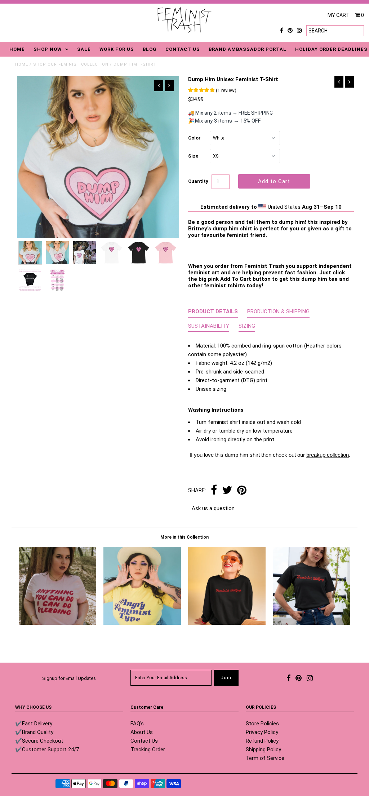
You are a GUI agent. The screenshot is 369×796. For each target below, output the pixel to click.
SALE (84, 49)
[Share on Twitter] (227, 491)
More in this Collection (184, 537)
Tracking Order (147, 749)
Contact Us (144, 741)
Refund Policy (262, 741)
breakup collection (327, 455)
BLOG (150, 49)
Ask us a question (213, 508)
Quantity (198, 181)
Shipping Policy (263, 749)
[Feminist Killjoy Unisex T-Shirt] (311, 623)
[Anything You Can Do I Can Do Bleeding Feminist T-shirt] (57, 623)
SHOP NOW (48, 49)
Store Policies (262, 723)
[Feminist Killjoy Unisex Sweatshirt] (227, 623)
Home (21, 64)
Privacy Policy (262, 732)
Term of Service (265, 758)
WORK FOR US (116, 49)
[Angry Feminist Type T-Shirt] (142, 623)
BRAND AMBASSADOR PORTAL (247, 49)
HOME (17, 49)
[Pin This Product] (241, 491)
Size (193, 156)
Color (194, 138)
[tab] (213, 313)
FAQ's (137, 723)
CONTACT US (182, 49)
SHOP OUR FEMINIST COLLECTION (70, 64)
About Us (141, 732)
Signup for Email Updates (69, 678)
